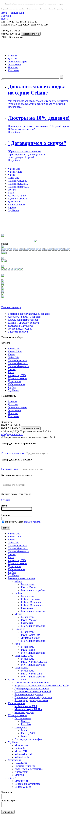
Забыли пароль (32, 521)
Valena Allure (15, 171)
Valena (11, 174)
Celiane (18, 593)
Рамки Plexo (28, 649)
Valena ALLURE (24, 655)
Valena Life (14, 168)
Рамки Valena (28, 587)
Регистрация (17, 12)
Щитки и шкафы (17, 198)
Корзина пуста (6, 17)
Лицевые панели (30, 637)
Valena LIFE (21, 667)
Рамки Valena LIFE (31, 673)
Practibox (26, 724)
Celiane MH (21, 748)
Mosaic (12, 189)
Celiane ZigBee (23, 786)
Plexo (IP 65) (28, 733)
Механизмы (28, 584)
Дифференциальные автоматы (32, 688)
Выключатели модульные (29, 694)
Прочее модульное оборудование (33, 697)
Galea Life (13, 177)
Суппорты (27, 608)
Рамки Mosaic (28, 620)
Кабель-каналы (16, 204)
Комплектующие (24, 712)
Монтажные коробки (33, 590)
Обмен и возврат (17, 61)
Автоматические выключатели (32, 682)
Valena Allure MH (24, 754)
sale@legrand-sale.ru (12, 434)
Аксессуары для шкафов (28, 739)
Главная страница (11, 307)
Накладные (21, 727)
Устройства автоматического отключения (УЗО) (42, 685)
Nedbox (25, 721)
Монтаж (19, 774)
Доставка (13, 58)
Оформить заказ (10, 469)
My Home (13, 210)
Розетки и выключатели (29, 313)
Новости (13, 67)
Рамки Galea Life (30, 634)
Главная (12, 55)
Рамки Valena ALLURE (34, 661)
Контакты (13, 70)
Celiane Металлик (18, 183)
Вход (4, 12)
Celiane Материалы (18, 186)
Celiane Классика (17, 180)
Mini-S (24, 730)
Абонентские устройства (29, 768)
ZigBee (12, 207)
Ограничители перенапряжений (33, 691)
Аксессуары (21, 771)
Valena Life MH (23, 757)
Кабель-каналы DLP (26, 706)
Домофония (14, 201)
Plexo (11, 192)
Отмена (5, 500)
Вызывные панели (25, 766)
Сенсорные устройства (27, 783)
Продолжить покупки (37, 453)
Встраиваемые (23, 718)
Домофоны (21, 763)
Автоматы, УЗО (17, 195)
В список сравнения (12, 453)
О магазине (14, 64)
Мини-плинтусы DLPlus (28, 709)
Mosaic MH (21, 751)
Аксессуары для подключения (31, 700)
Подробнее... (15, 106)
